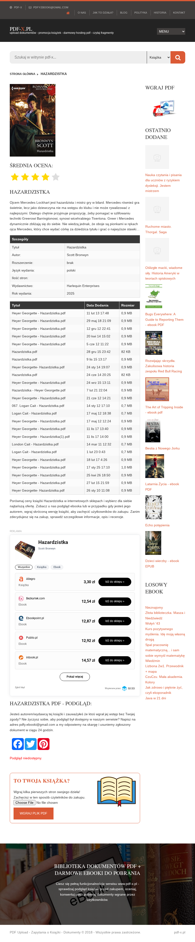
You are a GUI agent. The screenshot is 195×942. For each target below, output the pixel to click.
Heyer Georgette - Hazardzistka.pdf (38, 313)
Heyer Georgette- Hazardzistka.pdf (38, 367)
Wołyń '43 (152, 623)
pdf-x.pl (179, 932)
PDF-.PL (21, 28)
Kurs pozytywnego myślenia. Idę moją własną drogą (165, 634)
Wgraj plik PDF (33, 813)
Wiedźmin (152, 661)
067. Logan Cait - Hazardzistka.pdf (38, 406)
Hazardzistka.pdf (24, 352)
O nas (82, 12)
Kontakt (179, 12)
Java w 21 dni (155, 698)
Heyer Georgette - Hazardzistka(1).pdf (41, 437)
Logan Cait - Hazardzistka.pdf (34, 413)
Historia (160, 12)
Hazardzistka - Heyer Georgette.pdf (38, 390)
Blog (123, 12)
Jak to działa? (103, 12)
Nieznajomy (154, 607)
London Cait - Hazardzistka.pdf (35, 444)
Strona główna (22, 74)
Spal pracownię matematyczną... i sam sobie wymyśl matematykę (165, 650)
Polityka (140, 12)
